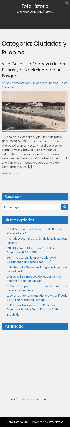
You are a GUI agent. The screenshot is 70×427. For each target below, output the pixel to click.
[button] (67, 4)
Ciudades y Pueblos (45, 83)
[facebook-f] (31, 22)
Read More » (10, 173)
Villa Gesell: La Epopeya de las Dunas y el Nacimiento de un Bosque (33, 70)
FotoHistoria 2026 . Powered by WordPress (35, 422)
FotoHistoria (35, 6)
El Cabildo (13, 315)
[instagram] (38, 22)
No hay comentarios (15, 83)
